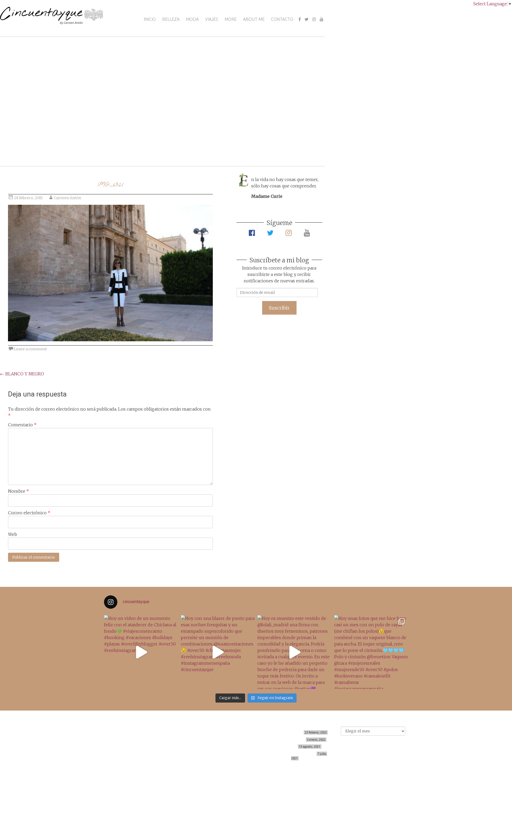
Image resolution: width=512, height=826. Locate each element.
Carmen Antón (67, 197)
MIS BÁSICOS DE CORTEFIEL (281, 732)
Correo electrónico (29, 512)
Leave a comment (30, 349)
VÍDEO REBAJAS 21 (281, 746)
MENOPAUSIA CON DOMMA (282, 739)
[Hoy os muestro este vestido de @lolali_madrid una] (294, 652)
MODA (192, 19)
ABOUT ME (254, 19)
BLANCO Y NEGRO (22, 373)
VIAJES (211, 19)
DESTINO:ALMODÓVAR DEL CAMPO (288, 753)
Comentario (22, 424)
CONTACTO (282, 19)
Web (12, 534)
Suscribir (279, 308)
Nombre (18, 491)
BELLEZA (170, 19)
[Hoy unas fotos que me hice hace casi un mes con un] (371, 652)
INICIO (150, 19)
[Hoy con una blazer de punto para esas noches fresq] (218, 652)
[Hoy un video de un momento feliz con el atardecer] (141, 652)
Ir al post (28, 146)
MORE (231, 19)
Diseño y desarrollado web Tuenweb (162, 792)
